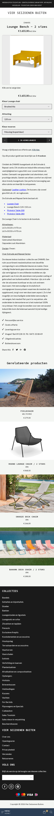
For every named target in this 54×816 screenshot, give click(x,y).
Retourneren (7, 758)
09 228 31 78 (22, 334)
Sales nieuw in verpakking (13, 719)
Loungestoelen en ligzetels (14, 615)
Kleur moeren (8, 126)
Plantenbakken (9, 667)
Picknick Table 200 (15, 210)
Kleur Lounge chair (11, 101)
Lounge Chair (13, 203)
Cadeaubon (7, 710)
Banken (5, 610)
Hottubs (6, 680)
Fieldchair (27, 412)
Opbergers (7, 676)
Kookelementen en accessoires (16, 636)
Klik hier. (36, 149)
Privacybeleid (8, 749)
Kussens (5, 693)
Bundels (5, 597)
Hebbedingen (8, 689)
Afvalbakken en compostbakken (16, 671)
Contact (5, 745)
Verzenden (7, 754)
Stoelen (5, 606)
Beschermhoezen (10, 724)
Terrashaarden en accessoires (15, 645)
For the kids (7, 702)
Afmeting (6, 114)
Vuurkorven (7, 650)
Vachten (5, 697)
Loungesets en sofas (11, 619)
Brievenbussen (8, 684)
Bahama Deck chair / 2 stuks (27, 571)
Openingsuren (8, 741)
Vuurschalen (7, 654)
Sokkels (5, 658)
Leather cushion (19, 189)
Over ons (6, 736)
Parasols (6, 628)
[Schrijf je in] (31, 777)
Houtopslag (7, 641)
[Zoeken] (51, 812)
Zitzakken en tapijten (11, 623)
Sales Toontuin (8, 715)
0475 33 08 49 (35, 334)
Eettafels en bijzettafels (12, 602)
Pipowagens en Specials (12, 706)
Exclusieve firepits (10, 632)
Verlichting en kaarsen (12, 663)
